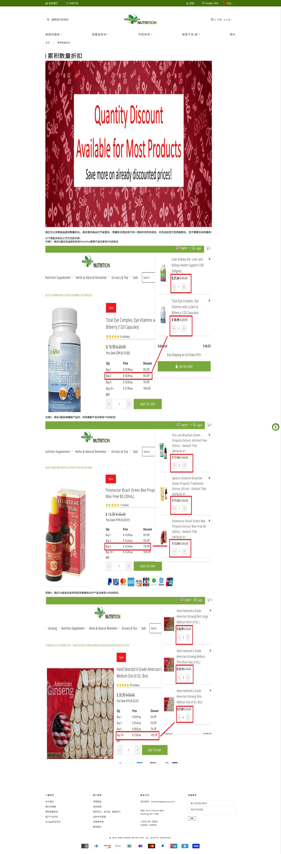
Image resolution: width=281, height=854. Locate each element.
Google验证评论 (53, 821)
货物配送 (97, 801)
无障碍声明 (98, 821)
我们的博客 (50, 806)
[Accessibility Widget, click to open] (275, 427)
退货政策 (97, 806)
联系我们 (97, 826)
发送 (192, 818)
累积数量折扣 (63, 42)
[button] (229, 3)
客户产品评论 (51, 816)
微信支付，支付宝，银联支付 (106, 811)
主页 (47, 42)
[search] (48, 19)
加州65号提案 (99, 816)
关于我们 (49, 801)
